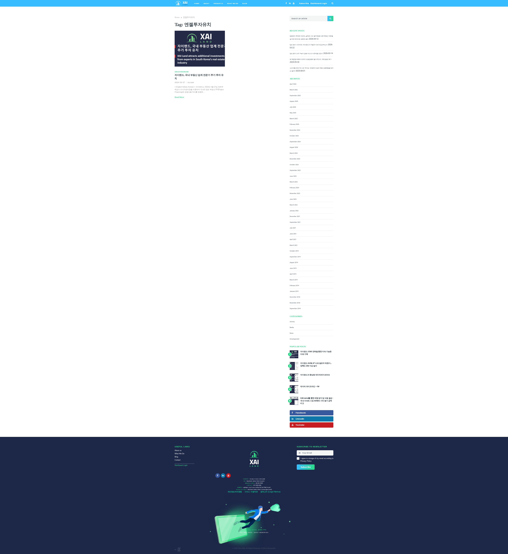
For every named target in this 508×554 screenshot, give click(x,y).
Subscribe (304, 3)
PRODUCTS (218, 3)
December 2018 (295, 297)
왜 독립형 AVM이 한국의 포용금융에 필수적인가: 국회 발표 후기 (310, 59)
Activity (292, 322)
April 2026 (293, 84)
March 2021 (294, 245)
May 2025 (293, 113)
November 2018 (295, 303)
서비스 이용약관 (251, 492)
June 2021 (293, 234)
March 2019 (294, 280)
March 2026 (294, 90)
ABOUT (206, 3)
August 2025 (294, 101)
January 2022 (294, 211)
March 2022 (294, 205)
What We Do (179, 454)
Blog (176, 457)
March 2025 (294, 119)
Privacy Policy (306, 461)
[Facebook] (286, 3)
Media (292, 327)
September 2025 (295, 95)
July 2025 (293, 107)
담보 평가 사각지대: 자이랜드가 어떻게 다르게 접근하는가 (308, 45)
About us (178, 450)
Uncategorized (182, 72)
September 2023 (295, 170)
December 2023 (295, 159)
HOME (196, 3)
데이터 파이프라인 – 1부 (309, 386)
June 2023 (293, 176)
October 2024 (294, 136)
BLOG (244, 3)
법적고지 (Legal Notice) (270, 492)
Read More (179, 97)
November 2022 (295, 193)
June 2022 (293, 199)
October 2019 (294, 251)
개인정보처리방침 (235, 492)
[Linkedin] (290, 3)
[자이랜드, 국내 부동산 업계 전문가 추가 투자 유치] (200, 48)
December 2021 (295, 216)
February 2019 (294, 285)
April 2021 (293, 239)
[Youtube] (293, 3)
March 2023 (294, 182)
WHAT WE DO (232, 3)
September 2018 (295, 308)
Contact (178, 460)
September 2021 (295, 222)
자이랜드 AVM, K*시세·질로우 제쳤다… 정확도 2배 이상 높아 (316, 364)
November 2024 (295, 130)
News (291, 333)
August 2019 (294, 262)
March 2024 (294, 153)
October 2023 (294, 165)
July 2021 (293, 228)
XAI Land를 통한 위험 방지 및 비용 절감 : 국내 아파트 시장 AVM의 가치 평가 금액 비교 (316, 401)
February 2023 (294, 188)
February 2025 (294, 124)
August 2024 (294, 147)
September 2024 (295, 142)
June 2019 (293, 268)
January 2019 (294, 291)
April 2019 (293, 274)
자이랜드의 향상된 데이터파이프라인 (315, 374)
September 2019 (295, 257)
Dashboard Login (318, 3)
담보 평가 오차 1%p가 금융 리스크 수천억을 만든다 (306, 53)
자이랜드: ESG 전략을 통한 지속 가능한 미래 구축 (316, 352)
